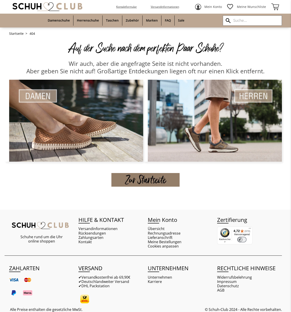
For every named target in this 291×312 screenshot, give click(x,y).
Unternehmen (160, 277)
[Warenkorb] (275, 7)
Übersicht (156, 229)
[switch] (241, 239)
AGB (220, 290)
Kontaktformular (126, 7)
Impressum (227, 282)
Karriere (155, 282)
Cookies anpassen (163, 246)
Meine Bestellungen (164, 242)
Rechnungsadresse (164, 233)
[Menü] (250, 229)
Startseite (16, 34)
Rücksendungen (92, 233)
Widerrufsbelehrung (234, 277)
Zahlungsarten (90, 237)
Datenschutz (228, 286)
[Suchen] (228, 20)
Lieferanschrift (160, 237)
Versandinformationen (165, 7)
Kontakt (85, 242)
